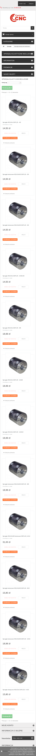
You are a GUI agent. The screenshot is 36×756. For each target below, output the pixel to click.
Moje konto (7, 725)
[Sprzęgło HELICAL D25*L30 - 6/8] (18, 313)
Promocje (7, 67)
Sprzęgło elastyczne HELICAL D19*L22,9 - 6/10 (16, 689)
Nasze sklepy (9, 74)
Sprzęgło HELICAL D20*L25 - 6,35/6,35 (13, 276)
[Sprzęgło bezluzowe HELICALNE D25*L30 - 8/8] (18, 469)
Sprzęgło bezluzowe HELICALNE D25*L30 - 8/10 (16, 588)
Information (8, 60)
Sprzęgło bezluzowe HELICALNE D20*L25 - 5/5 (16, 174)
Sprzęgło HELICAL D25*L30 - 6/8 (12, 328)
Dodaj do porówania (10, 143)
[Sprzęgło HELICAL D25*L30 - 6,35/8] (18, 365)
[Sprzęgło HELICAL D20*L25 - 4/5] (18, 108)
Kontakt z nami (22, 3)
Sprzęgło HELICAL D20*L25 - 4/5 (12, 122)
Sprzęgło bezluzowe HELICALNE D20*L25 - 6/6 (16, 225)
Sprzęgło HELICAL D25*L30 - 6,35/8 (13, 380)
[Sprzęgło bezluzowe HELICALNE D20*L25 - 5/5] (18, 160)
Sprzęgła (9, 46)
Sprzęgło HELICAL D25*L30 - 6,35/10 (13, 432)
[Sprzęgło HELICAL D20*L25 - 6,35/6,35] (18, 261)
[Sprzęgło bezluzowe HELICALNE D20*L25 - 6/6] (18, 210)
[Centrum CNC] (18, 18)
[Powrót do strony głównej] (3, 46)
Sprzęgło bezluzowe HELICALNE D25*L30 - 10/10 (16, 639)
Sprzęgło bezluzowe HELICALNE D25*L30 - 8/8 (16, 484)
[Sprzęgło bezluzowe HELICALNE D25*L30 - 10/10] (18, 624)
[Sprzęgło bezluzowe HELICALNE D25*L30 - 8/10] (18, 573)
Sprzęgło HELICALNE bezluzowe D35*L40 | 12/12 (16, 536)
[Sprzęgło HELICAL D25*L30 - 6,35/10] (18, 417)
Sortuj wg (4, 82)
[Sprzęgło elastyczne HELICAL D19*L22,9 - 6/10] (18, 675)
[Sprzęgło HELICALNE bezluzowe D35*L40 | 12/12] (18, 521)
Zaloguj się (31, 3)
